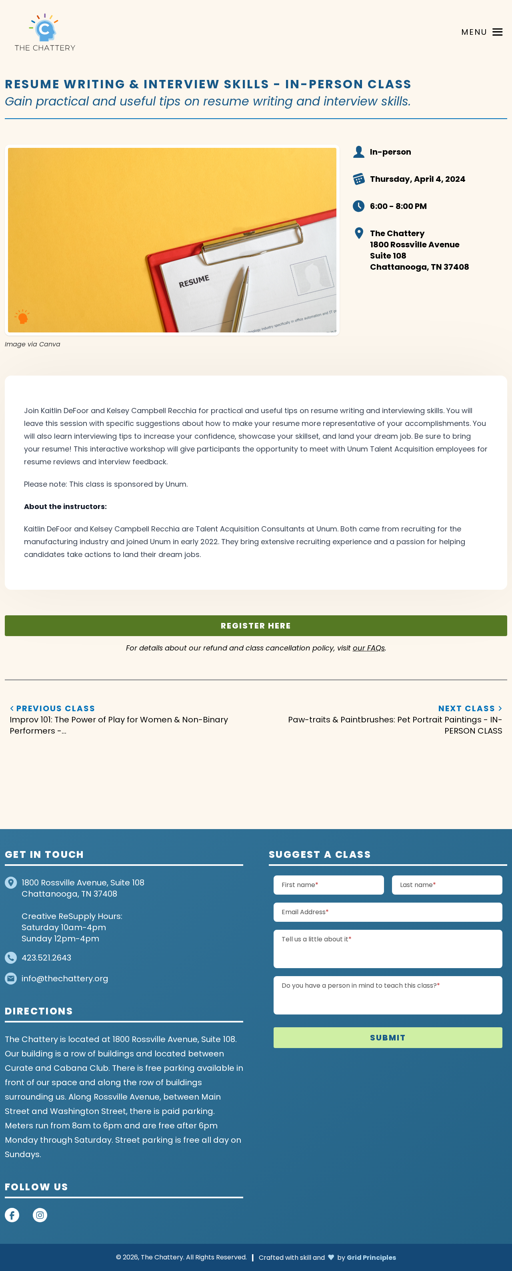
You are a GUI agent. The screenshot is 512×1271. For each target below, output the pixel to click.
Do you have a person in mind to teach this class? (377, 985)
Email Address (321, 912)
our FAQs (369, 648)
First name (316, 885)
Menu (474, 32)
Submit (388, 1037)
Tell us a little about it (333, 939)
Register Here (256, 626)
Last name (434, 885)
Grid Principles (371, 1257)
